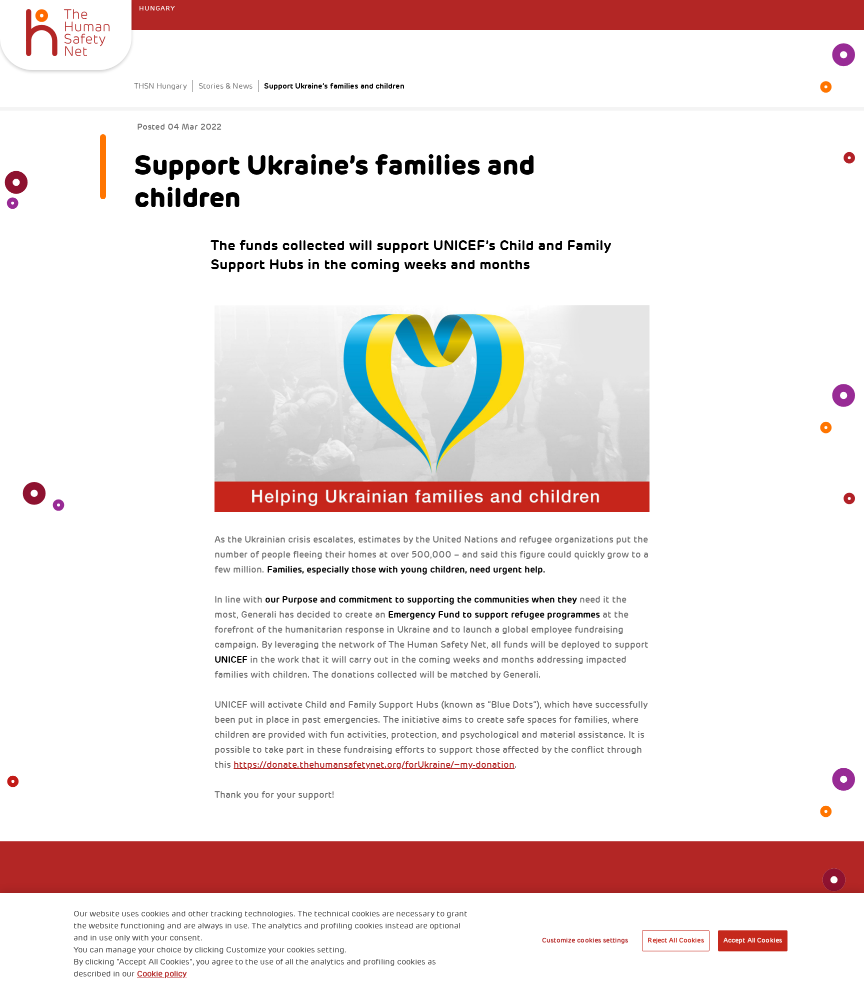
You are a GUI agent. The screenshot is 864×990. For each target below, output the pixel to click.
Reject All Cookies (676, 940)
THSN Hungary (160, 86)
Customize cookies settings (585, 940)
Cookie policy (161, 974)
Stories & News (225, 86)
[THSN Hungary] (68, 31)
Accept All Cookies (753, 940)
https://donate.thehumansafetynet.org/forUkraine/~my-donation (374, 764)
